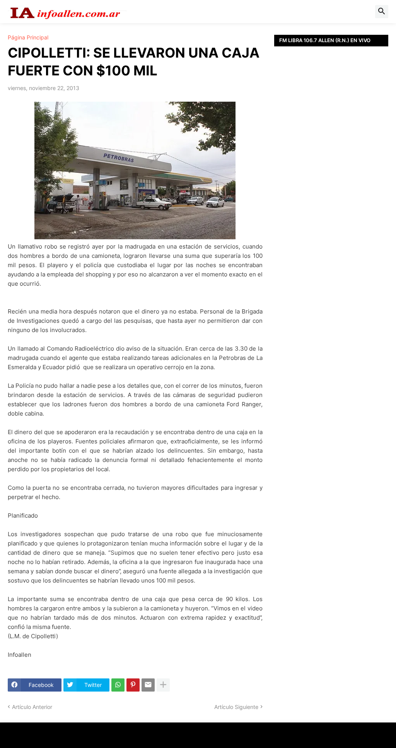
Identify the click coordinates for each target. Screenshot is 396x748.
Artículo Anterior (32, 707)
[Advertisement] (331, 152)
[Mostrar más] (163, 685)
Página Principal (28, 37)
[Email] (148, 685)
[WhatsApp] (118, 685)
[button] (381, 11)
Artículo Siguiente (236, 707)
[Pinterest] (133, 685)
